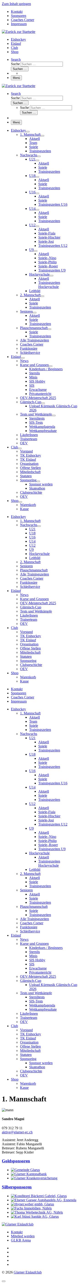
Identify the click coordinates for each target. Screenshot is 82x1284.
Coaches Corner (31, 923)
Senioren (26, 890)
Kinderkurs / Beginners (46, 948)
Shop (14, 1079)
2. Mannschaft (30, 874)
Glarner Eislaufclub (28, 1272)
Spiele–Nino (47, 837)
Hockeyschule (39, 853)
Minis (33, 956)
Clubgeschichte (31, 1071)
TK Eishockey (30, 1034)
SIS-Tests (36, 1001)
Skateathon (37, 1067)
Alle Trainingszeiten (34, 919)
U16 (32, 771)
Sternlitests (37, 997)
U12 (32, 804)
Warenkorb (28, 1083)
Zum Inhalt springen (16, 4)
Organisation (29, 1042)
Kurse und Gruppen (34, 944)
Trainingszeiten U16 (52, 783)
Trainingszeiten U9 (52, 849)
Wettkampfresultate (43, 1009)
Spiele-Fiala (46, 812)
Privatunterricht (40, 972)
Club (14, 1026)
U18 (32, 754)
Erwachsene (38, 968)
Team (33, 721)
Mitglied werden (23, 1236)
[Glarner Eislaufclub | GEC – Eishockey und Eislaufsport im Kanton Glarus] (18, 32)
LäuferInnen (29, 1013)
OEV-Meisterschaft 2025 (38, 976)
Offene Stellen (30, 1046)
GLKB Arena (21, 1240)
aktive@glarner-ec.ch (17, 1132)
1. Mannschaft (30, 713)
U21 (32, 738)
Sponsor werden (41, 1063)
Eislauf (16, 935)
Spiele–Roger (48, 845)
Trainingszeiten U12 (52, 824)
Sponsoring (28, 1059)
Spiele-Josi (46, 820)
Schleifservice (30, 931)
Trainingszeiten (40, 730)
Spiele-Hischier (49, 816)
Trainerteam (28, 1018)
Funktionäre (28, 927)
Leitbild (34, 869)
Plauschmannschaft (34, 906)
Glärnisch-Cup (30, 981)
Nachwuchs (28, 734)
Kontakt (17, 1232)
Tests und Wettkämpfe (36, 993)
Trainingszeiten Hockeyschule (49, 863)
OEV (24, 1022)
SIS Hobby (37, 960)
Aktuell (34, 717)
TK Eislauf (28, 1038)
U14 (32, 787)
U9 (31, 828)
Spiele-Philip (47, 841)
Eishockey (18, 709)
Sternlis (34, 952)
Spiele (33, 725)
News (24, 939)
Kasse (24, 1088)
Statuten (26, 1055)
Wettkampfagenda (42, 1005)
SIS (31, 964)
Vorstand (26, 1030)
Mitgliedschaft (30, 1050)
